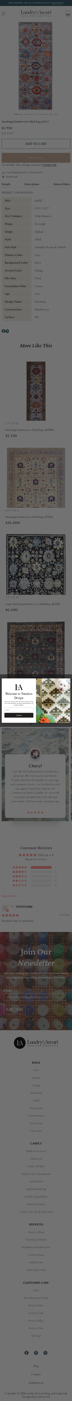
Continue (19, 715)
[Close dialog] (68, 680)
